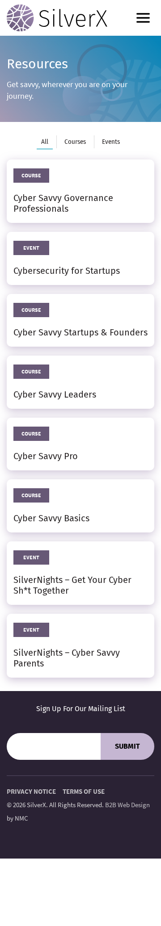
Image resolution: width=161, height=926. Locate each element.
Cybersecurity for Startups (66, 270)
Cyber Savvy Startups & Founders (80, 332)
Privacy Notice (31, 791)
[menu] (143, 18)
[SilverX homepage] (57, 18)
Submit (127, 746)
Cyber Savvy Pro (45, 456)
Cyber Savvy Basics (51, 518)
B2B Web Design (127, 804)
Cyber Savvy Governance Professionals (63, 203)
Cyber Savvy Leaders (54, 394)
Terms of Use (84, 791)
